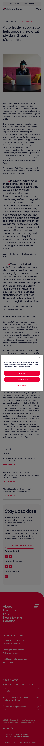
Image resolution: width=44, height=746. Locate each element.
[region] (22, 373)
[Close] (39, 357)
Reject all (22, 373)
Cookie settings (22, 385)
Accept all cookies (22, 379)
